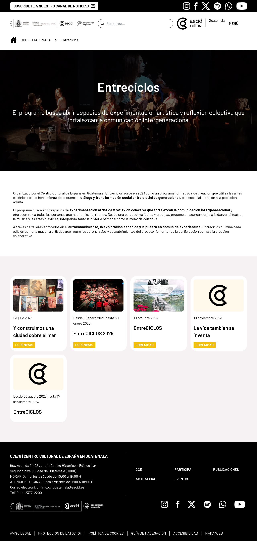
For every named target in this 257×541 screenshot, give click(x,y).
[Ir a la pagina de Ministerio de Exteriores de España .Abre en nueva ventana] (33, 23)
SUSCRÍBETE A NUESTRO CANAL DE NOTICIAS (51, 6)
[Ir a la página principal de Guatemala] (201, 23)
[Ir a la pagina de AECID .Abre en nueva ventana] (66, 23)
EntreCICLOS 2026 (93, 333)
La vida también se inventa (214, 331)
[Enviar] (102, 23)
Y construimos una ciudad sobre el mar (34, 331)
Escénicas (24, 345)
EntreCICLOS (148, 328)
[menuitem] (151, 469)
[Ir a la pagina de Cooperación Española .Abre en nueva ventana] (85, 23)
